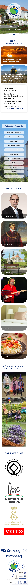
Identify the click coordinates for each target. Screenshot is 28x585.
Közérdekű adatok (14, 145)
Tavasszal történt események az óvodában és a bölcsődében (13, 96)
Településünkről (14, 167)
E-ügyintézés (14, 141)
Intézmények (14, 150)
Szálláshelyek (8, 328)
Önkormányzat (14, 137)
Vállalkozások (14, 154)
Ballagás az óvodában (11, 107)
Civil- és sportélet (14, 158)
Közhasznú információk (14, 132)
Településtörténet (9, 244)
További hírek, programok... (15, 108)
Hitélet (14, 163)
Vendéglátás (7, 356)
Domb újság (14, 176)
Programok (7, 300)
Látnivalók (14, 171)
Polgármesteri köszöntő (11, 216)
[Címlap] (14, 10)
